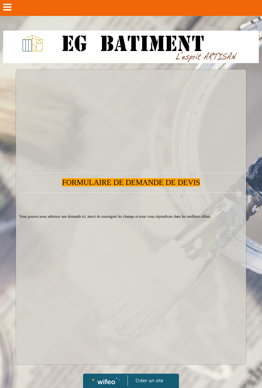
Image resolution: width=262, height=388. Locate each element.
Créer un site (149, 380)
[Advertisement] (131, 120)
